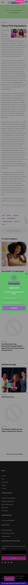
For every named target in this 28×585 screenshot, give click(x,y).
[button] (14, 583)
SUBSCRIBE (14, 308)
